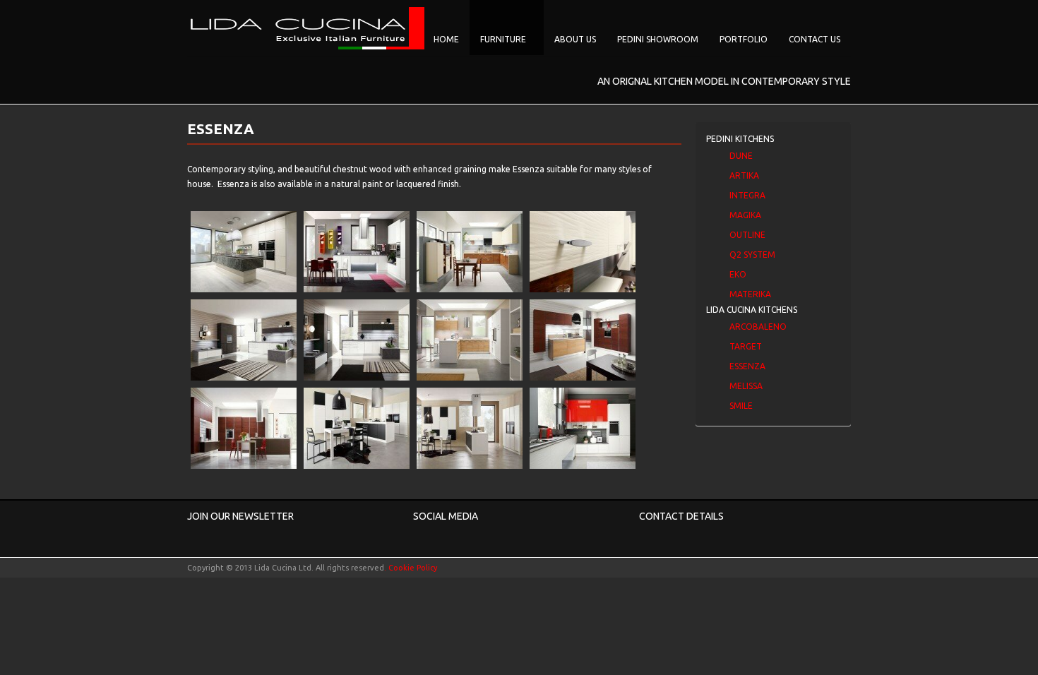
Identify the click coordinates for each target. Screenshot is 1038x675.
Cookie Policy (412, 567)
